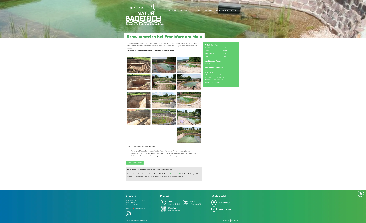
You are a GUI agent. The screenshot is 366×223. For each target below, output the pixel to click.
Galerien (208, 10)
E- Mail (192, 201)
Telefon (171, 201)
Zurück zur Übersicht (134, 163)
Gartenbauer (222, 10)
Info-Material (175, 174)
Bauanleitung (224, 203)
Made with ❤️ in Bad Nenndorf (135, 208)
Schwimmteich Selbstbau (176, 10)
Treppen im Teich (210, 70)
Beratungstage (224, 209)
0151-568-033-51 (174, 211)
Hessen (207, 63)
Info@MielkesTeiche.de (197, 204)
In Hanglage (208, 72)
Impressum (226, 220)
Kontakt (234, 10)
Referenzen (196, 10)
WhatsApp (172, 208)
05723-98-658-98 (174, 204)
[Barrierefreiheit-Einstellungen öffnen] (361, 194)
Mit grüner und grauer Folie (214, 77)
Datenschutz (235, 220)
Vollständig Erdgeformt (212, 75)
